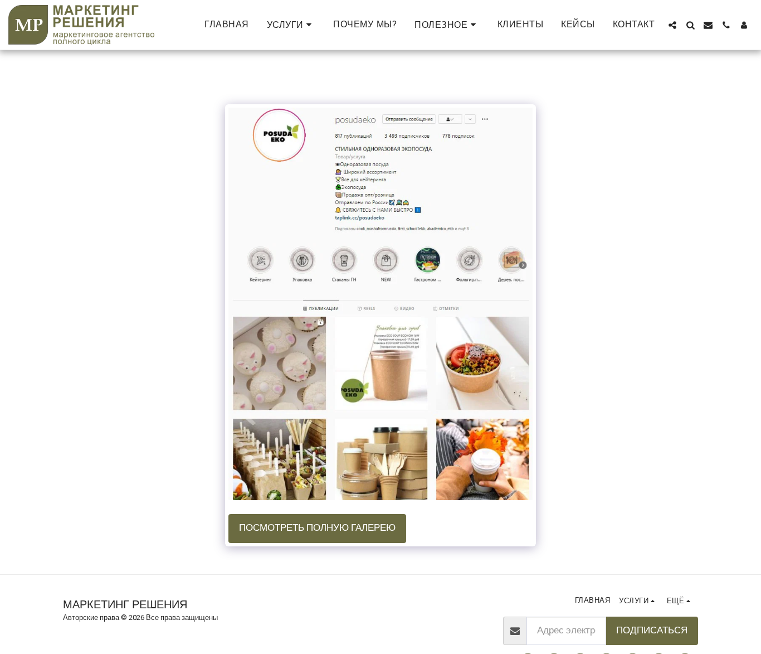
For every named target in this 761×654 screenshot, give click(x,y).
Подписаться (651, 630)
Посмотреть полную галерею (317, 528)
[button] (291, 25)
